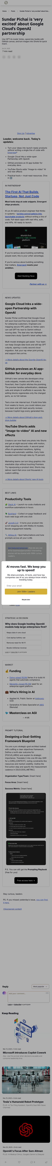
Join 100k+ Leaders (26, 591)
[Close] (47, 565)
